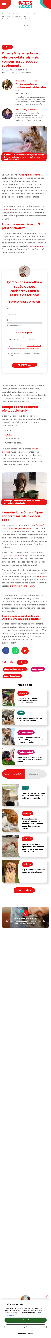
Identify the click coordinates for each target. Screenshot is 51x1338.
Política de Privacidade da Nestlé (28, 349)
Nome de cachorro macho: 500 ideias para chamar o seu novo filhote (29, 759)
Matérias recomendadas (13, 774)
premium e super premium (22, 586)
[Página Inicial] (25, 4)
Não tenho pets (14, 339)
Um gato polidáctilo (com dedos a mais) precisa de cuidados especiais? (33, 796)
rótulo (41, 576)
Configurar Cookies (25, 1333)
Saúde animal (37, 669)
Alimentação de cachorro (15, 669)
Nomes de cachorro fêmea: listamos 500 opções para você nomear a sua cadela (30, 740)
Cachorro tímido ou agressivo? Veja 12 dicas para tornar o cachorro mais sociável (33, 848)
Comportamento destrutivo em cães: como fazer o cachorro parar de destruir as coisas (32, 823)
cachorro (6, 209)
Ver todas (25, 890)
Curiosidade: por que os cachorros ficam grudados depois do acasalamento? (28, 700)
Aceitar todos (25, 1320)
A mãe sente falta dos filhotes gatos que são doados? (29, 719)
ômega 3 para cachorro (29, 174)
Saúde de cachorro (12, 676)
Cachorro (7, 47)
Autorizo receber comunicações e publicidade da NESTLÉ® (25, 354)
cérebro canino (37, 246)
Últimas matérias (35, 774)
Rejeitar (25, 1327)
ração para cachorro (12, 555)
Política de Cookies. (29, 1313)
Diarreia (8, 434)
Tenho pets (32, 339)
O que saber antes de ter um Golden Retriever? (33, 871)
